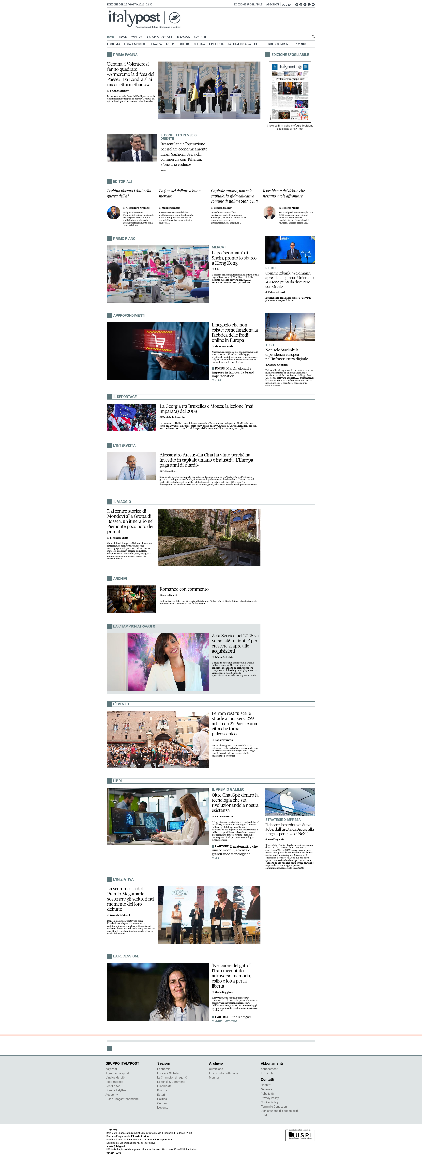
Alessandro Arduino (138, 208)
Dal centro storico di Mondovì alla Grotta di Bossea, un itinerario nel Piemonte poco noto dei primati (130, 521)
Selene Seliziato (119, 90)
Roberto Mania (290, 208)
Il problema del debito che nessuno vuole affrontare (284, 193)
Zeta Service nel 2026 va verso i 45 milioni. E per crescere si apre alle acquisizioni (235, 643)
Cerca (313, 36)
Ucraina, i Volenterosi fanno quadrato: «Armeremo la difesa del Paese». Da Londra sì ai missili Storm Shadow (130, 74)
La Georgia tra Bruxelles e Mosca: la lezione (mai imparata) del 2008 (206, 408)
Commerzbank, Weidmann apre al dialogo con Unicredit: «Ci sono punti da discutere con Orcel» (289, 280)
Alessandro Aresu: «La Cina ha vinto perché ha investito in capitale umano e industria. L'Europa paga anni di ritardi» (206, 460)
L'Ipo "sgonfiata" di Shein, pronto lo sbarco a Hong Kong (234, 258)
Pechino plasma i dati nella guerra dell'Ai (129, 193)
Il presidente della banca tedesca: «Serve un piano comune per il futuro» (288, 299)
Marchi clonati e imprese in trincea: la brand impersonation (233, 372)
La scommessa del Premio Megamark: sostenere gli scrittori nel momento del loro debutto (130, 899)
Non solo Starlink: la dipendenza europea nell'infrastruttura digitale (286, 354)
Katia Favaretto (224, 740)
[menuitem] (112, 36)
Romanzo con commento (184, 589)
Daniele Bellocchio (173, 417)
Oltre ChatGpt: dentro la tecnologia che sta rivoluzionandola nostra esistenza (235, 802)
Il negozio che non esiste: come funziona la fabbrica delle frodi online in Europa (235, 332)
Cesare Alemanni (278, 364)
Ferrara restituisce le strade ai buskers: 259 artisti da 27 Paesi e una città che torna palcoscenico (234, 723)
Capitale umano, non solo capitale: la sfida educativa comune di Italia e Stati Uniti (234, 196)
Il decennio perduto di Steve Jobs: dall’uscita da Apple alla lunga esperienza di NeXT (289, 829)
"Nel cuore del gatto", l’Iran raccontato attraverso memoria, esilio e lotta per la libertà (232, 976)
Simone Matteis (224, 346)
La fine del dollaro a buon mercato (180, 193)
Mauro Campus (171, 208)
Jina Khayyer (241, 1017)
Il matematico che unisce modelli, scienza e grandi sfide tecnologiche (235, 850)
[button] (288, 4)
